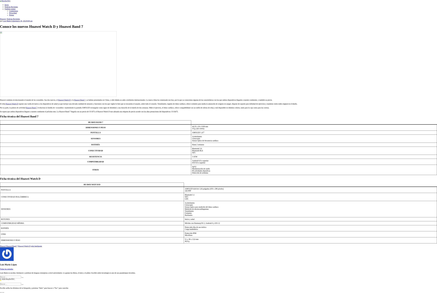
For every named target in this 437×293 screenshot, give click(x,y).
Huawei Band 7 (79, 100)
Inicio (7, 5)
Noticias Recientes (11, 7)
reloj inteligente (36, 246)
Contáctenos (13, 11)
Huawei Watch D (64, 100)
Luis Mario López (9, 21)
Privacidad (13, 13)
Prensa (11, 15)
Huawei (3, 19)
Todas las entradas (6, 269)
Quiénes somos (10, 9)
